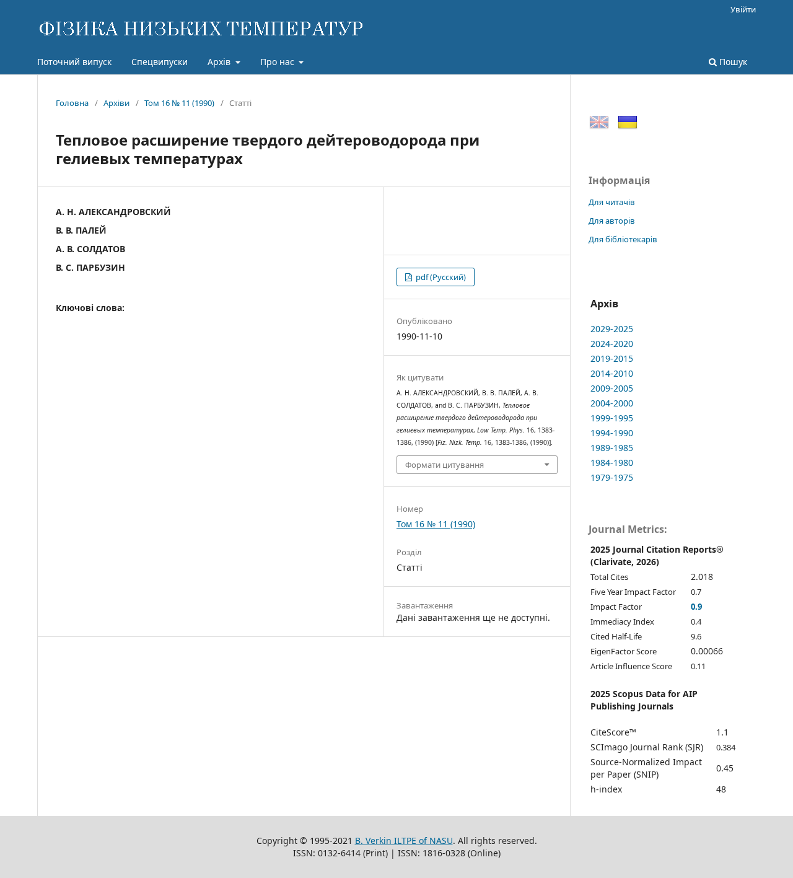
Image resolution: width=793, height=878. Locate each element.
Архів (220, 62)
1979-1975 (611, 477)
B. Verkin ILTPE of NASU (404, 840)
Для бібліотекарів (623, 239)
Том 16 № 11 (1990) (179, 102)
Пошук (732, 62)
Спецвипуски (159, 62)
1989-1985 (611, 448)
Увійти (743, 9)
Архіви (116, 102)
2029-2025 (611, 329)
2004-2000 (611, 403)
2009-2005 (611, 388)
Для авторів (612, 220)
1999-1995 (611, 418)
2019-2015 (611, 358)
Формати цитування (444, 464)
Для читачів (612, 202)
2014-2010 (611, 373)
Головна (72, 102)
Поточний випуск (74, 62)
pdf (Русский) (440, 277)
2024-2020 (611, 343)
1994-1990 (611, 433)
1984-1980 (611, 462)
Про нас (278, 62)
